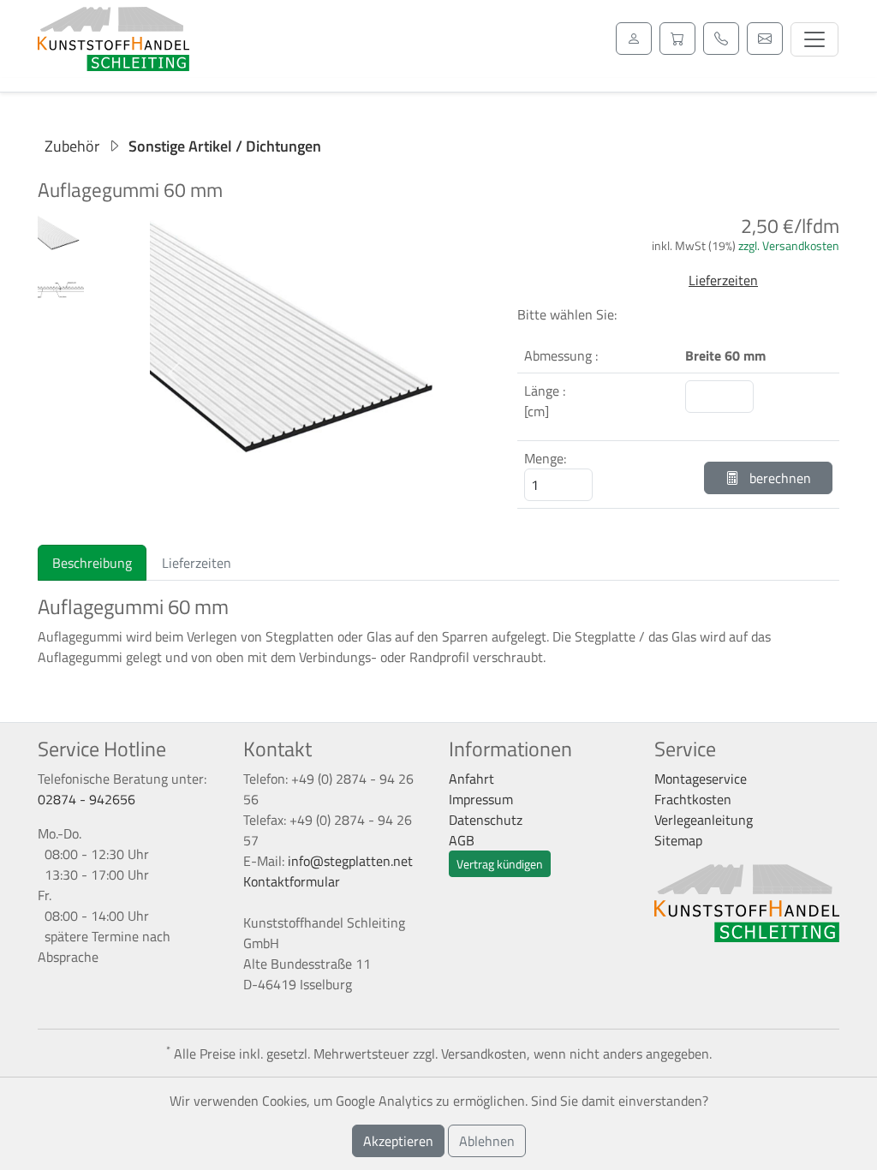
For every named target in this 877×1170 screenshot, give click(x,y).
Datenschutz (485, 819)
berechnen (778, 478)
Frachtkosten (692, 799)
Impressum (481, 799)
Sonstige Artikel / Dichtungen (224, 146)
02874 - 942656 (86, 799)
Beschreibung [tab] (92, 562)
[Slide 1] (293, 507)
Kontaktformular (291, 881)
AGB (461, 840)
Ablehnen (487, 1141)
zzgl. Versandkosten (788, 245)
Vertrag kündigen (499, 864)
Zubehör (72, 146)
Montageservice (700, 778)
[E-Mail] (765, 38)
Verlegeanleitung (703, 819)
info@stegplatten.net (350, 861)
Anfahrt (471, 778)
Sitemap (678, 840)
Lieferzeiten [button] (723, 280)
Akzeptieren (398, 1141)
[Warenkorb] (677, 38)
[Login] (634, 38)
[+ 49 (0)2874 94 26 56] (721, 38)
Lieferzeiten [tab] (196, 562)
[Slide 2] (324, 507)
